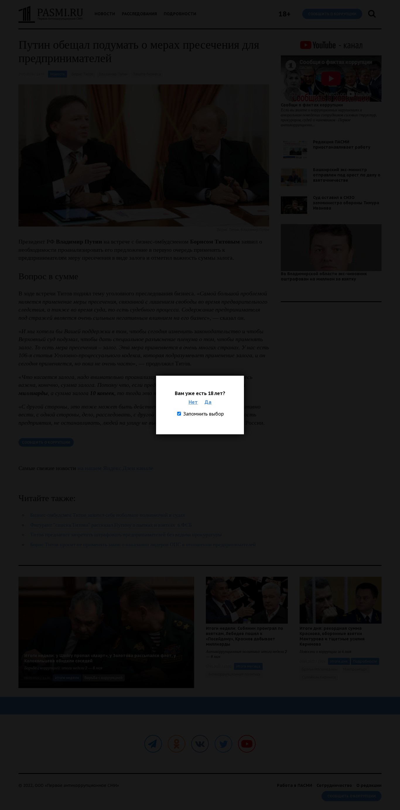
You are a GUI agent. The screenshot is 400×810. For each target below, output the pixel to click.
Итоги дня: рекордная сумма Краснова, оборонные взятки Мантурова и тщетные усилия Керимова (332, 636)
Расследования (139, 13)
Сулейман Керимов (319, 677)
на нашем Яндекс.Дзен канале (115, 468)
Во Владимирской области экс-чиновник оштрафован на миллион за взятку (324, 276)
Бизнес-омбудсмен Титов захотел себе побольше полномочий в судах (107, 515)
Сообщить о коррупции (332, 14)
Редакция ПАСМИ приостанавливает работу (341, 144)
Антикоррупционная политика (234, 674)
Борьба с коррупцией (103, 677)
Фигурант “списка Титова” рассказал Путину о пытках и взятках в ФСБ (111, 525)
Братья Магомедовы (320, 669)
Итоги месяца (248, 666)
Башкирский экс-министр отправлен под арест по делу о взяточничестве (346, 175)
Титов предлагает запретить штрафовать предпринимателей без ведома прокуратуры (126, 535)
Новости (105, 13)
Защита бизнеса (147, 74)
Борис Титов (82, 74)
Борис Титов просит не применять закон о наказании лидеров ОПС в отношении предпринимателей (143, 545)
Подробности (180, 13)
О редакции (369, 785)
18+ (284, 13)
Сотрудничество (334, 785)
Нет (193, 402)
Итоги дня (339, 661)
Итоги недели (67, 677)
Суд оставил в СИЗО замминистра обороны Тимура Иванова (346, 203)
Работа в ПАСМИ (294, 785)
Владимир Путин (113, 74)
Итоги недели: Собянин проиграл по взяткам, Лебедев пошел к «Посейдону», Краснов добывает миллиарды (244, 636)
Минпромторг (355, 669)
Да (208, 402)
